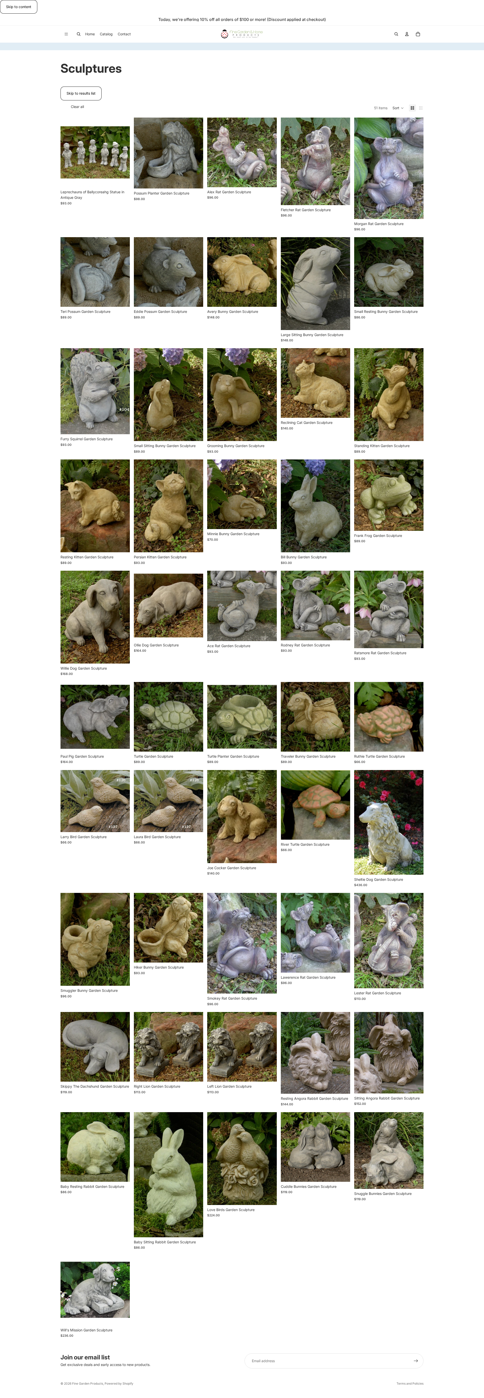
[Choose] (122, 179)
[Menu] (66, 34)
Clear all (77, 106)
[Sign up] (416, 1361)
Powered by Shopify (119, 1383)
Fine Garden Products (87, 1383)
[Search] (78, 34)
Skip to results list (81, 93)
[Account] (406, 34)
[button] (398, 108)
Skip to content (18, 7)
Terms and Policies (410, 1383)
